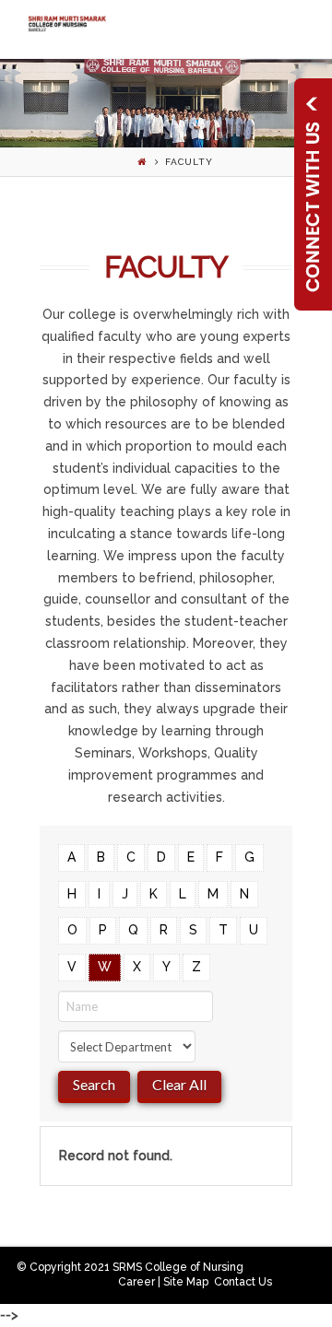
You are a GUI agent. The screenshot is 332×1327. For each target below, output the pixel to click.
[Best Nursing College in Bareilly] (67, 23)
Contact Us (243, 1281)
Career (136, 1281)
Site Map (185, 1281)
